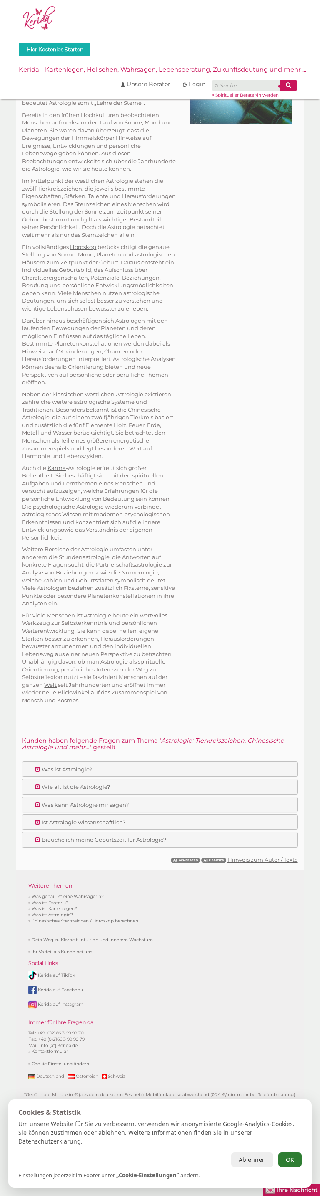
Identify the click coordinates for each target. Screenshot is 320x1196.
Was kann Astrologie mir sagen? (84, 804)
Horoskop (83, 247)
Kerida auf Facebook (60, 989)
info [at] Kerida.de (59, 1045)
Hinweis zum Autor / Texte (263, 859)
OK (290, 1160)
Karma (57, 468)
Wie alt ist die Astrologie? (75, 786)
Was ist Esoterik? (50, 902)
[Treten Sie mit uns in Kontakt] (291, 1189)
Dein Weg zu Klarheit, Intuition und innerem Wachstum (92, 939)
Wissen (72, 514)
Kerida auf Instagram (60, 1004)
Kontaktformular (50, 1051)
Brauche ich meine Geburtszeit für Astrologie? (103, 839)
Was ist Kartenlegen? (54, 908)
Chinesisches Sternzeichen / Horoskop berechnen (85, 921)
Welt (50, 684)
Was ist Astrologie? (66, 769)
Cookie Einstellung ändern (60, 1064)
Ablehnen (252, 1160)
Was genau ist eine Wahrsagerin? (68, 896)
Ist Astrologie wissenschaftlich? (82, 822)
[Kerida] (39, 17)
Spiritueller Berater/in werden (247, 95)
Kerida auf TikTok (56, 974)
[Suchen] (288, 85)
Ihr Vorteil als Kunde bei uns (62, 952)
